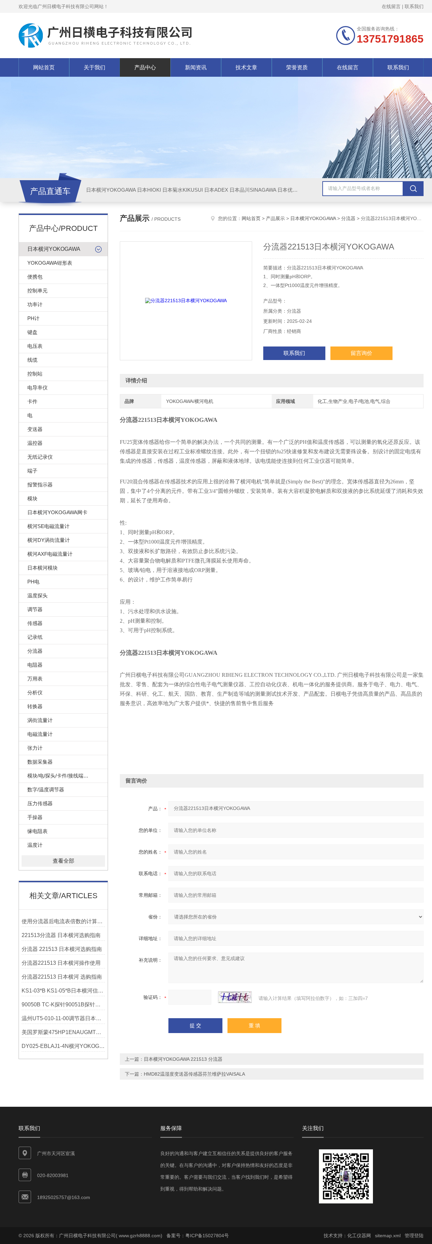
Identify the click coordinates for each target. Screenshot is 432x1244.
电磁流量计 (40, 734)
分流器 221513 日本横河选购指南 (62, 949)
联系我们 (414, 6)
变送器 (35, 429)
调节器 (35, 609)
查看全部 (63, 861)
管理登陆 (414, 1235)
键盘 (32, 332)
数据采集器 (40, 762)
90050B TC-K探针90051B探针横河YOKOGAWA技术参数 (63, 1004)
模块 (32, 498)
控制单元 (37, 290)
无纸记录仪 (40, 457)
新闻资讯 (196, 67)
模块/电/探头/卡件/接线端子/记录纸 (66, 776)
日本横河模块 (42, 568)
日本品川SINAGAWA (253, 190)
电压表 (35, 346)
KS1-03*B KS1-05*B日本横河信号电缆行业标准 (63, 991)
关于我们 (94, 67)
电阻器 (35, 665)
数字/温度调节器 (45, 789)
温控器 (35, 443)
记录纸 (35, 637)
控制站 (35, 374)
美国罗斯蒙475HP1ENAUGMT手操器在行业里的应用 (63, 1032)
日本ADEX (216, 190)
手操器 (35, 817)
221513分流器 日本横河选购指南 (61, 935)
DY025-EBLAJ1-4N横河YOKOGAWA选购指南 (63, 1046)
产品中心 (145, 67)
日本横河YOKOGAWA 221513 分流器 (183, 1059)
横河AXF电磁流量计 (50, 554)
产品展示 (275, 218)
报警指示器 (40, 484)
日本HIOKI (149, 190)
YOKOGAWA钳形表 (49, 263)
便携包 (35, 277)
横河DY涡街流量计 (48, 540)
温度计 (35, 845)
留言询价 (361, 353)
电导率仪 (37, 387)
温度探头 (37, 595)
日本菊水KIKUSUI (182, 190)
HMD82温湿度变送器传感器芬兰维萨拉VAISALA (194, 1074)
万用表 (35, 678)
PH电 (33, 581)
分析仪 (35, 692)
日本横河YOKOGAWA (111, 190)
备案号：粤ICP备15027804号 (197, 1235)
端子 (32, 471)
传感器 (35, 623)
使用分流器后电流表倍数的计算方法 (63, 921)
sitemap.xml (388, 1235)
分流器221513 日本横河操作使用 (61, 963)
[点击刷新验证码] (235, 997)
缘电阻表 (37, 831)
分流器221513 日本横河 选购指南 (62, 977)
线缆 (32, 360)
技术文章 (246, 67)
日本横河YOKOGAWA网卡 (57, 512)
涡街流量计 (40, 720)
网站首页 (44, 67)
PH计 (33, 318)
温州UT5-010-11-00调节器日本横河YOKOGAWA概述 (63, 1018)
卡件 (32, 401)
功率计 (35, 304)
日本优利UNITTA (296, 190)
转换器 (35, 706)
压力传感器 (40, 803)
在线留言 (391, 6)
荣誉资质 (297, 67)
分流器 (35, 651)
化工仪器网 (359, 1235)
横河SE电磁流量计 (48, 526)
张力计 (35, 748)
